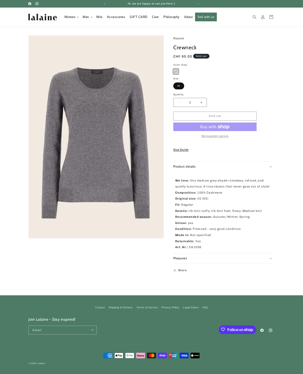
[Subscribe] (92, 329)
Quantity (178, 94)
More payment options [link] (215, 136)
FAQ (205, 307)
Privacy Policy (170, 307)
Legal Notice (191, 307)
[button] (71, 17)
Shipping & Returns (121, 307)
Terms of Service (147, 307)
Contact (100, 307)
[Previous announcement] (104, 3)
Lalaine (41, 363)
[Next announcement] (198, 3)
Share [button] (182, 270)
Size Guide (180, 149)
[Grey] (175, 71)
